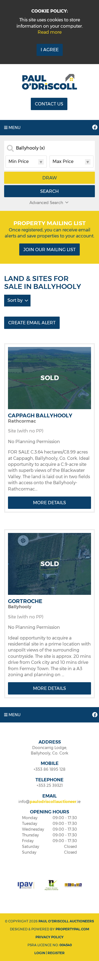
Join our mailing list (49, 249)
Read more (50, 32)
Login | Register (49, 953)
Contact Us (49, 104)
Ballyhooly (30, 148)
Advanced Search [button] (46, 202)
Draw (49, 177)
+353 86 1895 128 (49, 769)
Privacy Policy (49, 937)
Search (49, 191)
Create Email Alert (32, 322)
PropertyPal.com (72, 929)
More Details (49, 502)
